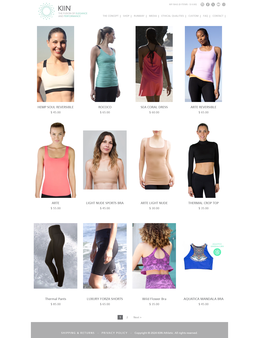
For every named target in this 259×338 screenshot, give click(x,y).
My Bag (183, 4)
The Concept (111, 15)
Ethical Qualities (172, 15)
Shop (126, 15)
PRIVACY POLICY (115, 333)
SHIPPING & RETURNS (78, 333)
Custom (193, 15)
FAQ (205, 15)
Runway (139, 15)
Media (153, 15)
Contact (218, 15)
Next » (137, 317)
